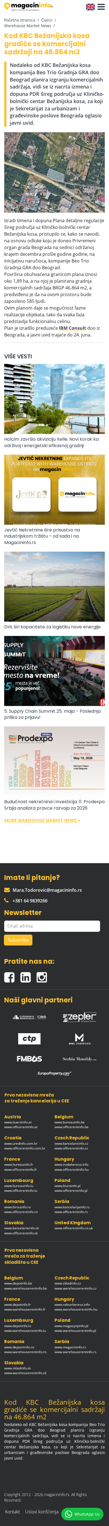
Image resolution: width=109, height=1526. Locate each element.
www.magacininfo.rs (70, 1347)
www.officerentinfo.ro (21, 1211)
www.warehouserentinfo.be (25, 1288)
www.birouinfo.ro (17, 1207)
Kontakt (12, 1512)
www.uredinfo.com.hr (20, 1143)
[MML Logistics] (79, 1037)
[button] (100, 7)
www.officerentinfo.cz (71, 1148)
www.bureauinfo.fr (18, 1164)
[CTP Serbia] (29, 1037)
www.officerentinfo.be (71, 1127)
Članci (47, 20)
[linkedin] (28, 975)
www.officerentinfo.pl (70, 1190)
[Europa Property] (54, 1073)
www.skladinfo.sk (17, 1368)
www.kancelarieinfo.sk (21, 1228)
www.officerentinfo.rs (71, 1211)
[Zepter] (79, 1015)
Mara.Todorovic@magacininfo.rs (47, 890)
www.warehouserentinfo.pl (75, 1330)
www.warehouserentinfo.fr (25, 1309)
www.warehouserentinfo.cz (75, 1288)
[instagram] (43, 975)
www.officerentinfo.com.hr (24, 1148)
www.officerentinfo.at (20, 1127)
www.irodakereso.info (71, 1164)
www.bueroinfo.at (18, 1122)
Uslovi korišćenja (41, 1512)
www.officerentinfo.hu (71, 1169)
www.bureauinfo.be (69, 1122)
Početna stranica (19, 20)
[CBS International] (29, 1015)
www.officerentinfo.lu (20, 1190)
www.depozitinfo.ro (19, 1347)
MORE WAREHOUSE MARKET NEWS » (42, 820)
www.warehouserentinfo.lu (25, 1330)
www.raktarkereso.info (72, 1304)
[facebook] (12, 975)
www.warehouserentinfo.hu (75, 1309)
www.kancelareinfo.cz (71, 1143)
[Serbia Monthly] (79, 1057)
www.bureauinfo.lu (18, 1185)
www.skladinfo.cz (67, 1283)
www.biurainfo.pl (67, 1185)
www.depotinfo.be (18, 1283)
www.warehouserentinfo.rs (75, 1352)
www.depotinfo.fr (17, 1304)
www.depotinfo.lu (17, 1325)
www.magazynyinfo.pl (71, 1325)
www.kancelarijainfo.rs (72, 1207)
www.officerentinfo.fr (20, 1169)
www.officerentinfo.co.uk (73, 1228)
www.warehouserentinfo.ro (25, 1352)
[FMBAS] (29, 1057)
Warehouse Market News (27, 25)
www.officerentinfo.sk (21, 1233)
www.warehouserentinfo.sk (25, 1373)
